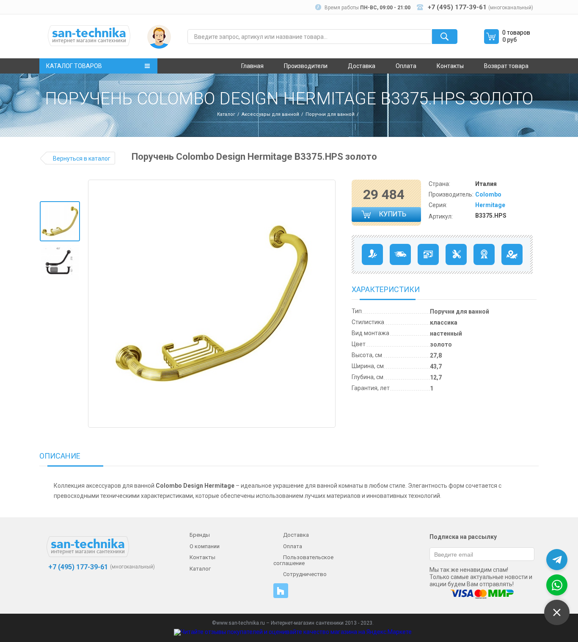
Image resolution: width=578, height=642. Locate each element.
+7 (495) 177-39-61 (77, 567)
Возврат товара (506, 66)
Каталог (226, 114)
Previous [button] (98, 304)
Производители (306, 66)
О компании (205, 546)
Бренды (200, 535)
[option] (59, 221)
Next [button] (328, 304)
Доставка (361, 66)
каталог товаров (74, 66)
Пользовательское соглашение (303, 560)
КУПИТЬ (393, 216)
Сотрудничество (305, 574)
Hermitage (490, 205)
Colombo (488, 194)
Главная (252, 66)
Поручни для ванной (330, 114)
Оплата (406, 66)
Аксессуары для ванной (270, 114)
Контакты (450, 66)
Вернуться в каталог (81, 158)
